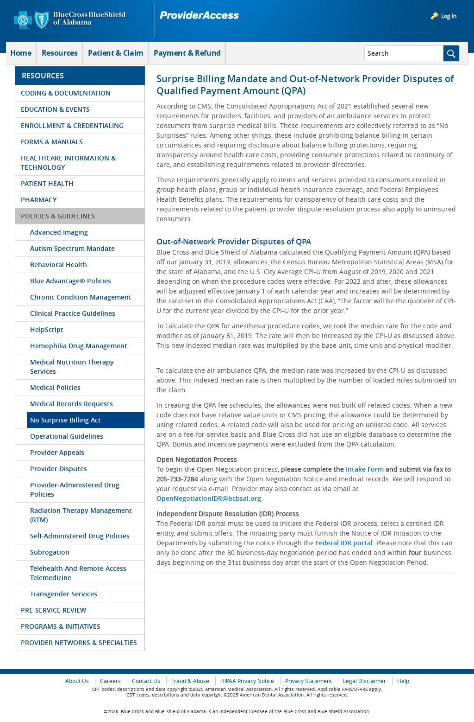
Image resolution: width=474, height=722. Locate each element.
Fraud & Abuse (190, 680)
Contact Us (146, 680)
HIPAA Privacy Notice (247, 680)
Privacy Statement (308, 680)
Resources (60, 53)
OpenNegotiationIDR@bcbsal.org (208, 498)
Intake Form (365, 469)
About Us (77, 680)
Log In (448, 15)
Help (403, 680)
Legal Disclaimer (364, 680)
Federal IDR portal (344, 542)
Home (20, 53)
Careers (110, 680)
